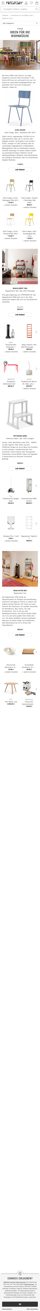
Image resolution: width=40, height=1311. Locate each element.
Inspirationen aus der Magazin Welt (22, 15)
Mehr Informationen (32, 1309)
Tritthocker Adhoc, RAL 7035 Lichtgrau (20, 438)
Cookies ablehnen (7, 1309)
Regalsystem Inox (20, 593)
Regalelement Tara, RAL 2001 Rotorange (20, 291)
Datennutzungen (29, 1284)
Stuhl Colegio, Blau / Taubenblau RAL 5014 (20, 132)
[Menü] (3, 3)
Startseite (5, 15)
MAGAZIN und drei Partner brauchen (15, 1282)
